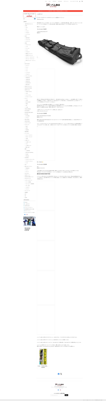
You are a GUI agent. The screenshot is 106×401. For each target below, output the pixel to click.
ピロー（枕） (28, 185)
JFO (26, 105)
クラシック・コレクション (30, 58)
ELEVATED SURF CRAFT (29, 112)
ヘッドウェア (28, 72)
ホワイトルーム (66, 1)
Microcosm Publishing (29, 152)
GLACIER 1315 (28, 82)
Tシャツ (27, 67)
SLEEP (26, 197)
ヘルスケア (27, 187)
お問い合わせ (60, 1)
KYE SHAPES (27, 110)
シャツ (27, 68)
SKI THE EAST (27, 63)
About (50, 1)
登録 (66, 395)
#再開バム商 (58, 24)
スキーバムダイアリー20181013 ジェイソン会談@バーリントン (51, 17)
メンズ (27, 46)
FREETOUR (27, 37)
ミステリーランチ (28, 122)
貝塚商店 (26, 192)
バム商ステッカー (28, 145)
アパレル (27, 30)
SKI (25, 195)
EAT (25, 194)
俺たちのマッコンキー (28, 166)
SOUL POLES (27, 119)
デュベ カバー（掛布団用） (30, 183)
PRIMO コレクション (29, 53)
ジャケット (27, 65)
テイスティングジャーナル (30, 159)
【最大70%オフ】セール (29, 23)
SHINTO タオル (27, 89)
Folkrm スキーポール (28, 86)
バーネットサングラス (28, 75)
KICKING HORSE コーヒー (29, 176)
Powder (27, 154)
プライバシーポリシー (29, 207)
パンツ (27, 70)
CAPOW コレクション (29, 55)
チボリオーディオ (28, 178)
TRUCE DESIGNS (28, 108)
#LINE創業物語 (75, 176)
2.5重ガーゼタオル (29, 91)
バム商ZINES (28, 150)
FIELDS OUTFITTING (28, 88)
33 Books (27, 155)
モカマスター (27, 173)
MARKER (27, 129)
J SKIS (26, 25)
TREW (26, 43)
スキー (27, 27)
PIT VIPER (26, 114)
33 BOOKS (26, 157)
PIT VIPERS (27, 115)
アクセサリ (27, 32)
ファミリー (27, 188)
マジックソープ (27, 190)
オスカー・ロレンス (29, 136)
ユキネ (27, 93)
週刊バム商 (27, 147)
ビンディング (27, 124)
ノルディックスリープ (28, 180)
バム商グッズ (27, 140)
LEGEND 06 (28, 81)
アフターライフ (28, 44)
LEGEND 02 (28, 77)
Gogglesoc (27, 168)
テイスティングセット (29, 161)
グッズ (27, 162)
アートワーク (28, 34)
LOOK (27, 128)
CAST (26, 36)
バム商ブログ (54, 1)
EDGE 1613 (27, 84)
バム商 (27, 107)
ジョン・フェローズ (29, 135)
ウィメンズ (27, 48)
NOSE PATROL (27, 121)
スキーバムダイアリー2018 (74, 1)
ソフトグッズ (28, 39)
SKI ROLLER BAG (42, 31)
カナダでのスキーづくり (47, 346)
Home (46, 1)
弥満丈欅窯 (26, 131)
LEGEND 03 (28, 79)
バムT (27, 143)
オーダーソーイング (29, 96)
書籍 (25, 148)
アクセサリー (28, 51)
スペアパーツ (28, 41)
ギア (26, 29)
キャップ (27, 171)
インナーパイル (28, 95)
